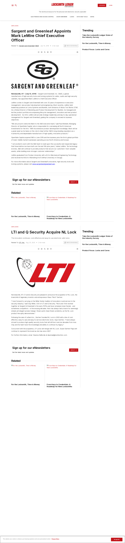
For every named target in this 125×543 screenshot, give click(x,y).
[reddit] (48, 52)
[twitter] (45, 52)
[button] (12, 5)
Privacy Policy (55, 539)
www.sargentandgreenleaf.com (43, 164)
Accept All (116, 539)
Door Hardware (62, 16)
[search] (16, 5)
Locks (72, 16)
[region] (62, 539)
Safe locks (14, 25)
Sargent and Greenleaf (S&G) (29, 46)
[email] (51, 52)
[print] (77, 52)
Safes (92, 16)
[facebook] (38, 52)
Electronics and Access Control (42, 16)
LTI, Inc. (22, 242)
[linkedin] (42, 52)
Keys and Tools (82, 16)
